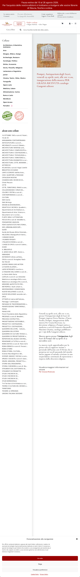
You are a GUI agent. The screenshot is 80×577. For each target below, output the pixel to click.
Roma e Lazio (8, 95)
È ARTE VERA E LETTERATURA (12, 217)
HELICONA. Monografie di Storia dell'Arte (13, 236)
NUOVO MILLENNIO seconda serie (14, 295)
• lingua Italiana (31, 24)
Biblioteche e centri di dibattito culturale (67, 14)
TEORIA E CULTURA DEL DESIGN (14, 387)
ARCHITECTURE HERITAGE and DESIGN (13, 149)
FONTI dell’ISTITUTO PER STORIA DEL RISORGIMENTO (14, 226)
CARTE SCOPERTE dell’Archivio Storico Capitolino (13, 173)
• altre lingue (42, 24)
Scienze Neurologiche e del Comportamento (12, 355)
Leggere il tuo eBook (48, 16)
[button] (77, 539)
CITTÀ (4, 185)
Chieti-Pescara (7, 182)
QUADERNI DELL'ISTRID (10, 331)
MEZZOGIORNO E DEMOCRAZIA (13, 289)
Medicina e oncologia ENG (14, 280)
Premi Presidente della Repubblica (14, 314)
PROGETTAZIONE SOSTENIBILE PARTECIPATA (13, 322)
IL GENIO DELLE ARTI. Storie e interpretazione (13, 253)
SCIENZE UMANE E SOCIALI (14, 357)
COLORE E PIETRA (12, 193)
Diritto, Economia (9, 64)
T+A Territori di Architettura (14, 384)
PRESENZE (12, 317)
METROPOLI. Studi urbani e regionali (12, 288)
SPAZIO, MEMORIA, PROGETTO (13, 362)
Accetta (40, 558)
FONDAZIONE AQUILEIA (10, 222)
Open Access (7, 102)
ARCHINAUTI (13, 146)
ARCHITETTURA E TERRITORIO (13, 159)
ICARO (4, 247)
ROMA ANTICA (15, 344)
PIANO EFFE (6, 311)
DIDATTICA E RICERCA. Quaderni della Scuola (14, 208)
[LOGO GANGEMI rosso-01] (7, 21)
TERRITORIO (6, 388)
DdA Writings (7, 202)
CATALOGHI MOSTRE (9, 177)
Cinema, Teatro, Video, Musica (14, 78)
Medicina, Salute (9, 88)
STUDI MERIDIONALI (9, 381)
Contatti (6, 16)
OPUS (4, 297)
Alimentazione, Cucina (11, 92)
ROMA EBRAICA (14, 347)
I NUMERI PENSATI (9, 239)
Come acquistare (47, 14)
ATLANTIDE (14, 168)
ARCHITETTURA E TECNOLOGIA (14, 156)
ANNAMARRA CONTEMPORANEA (13, 140)
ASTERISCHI (6, 165)
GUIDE (4, 230)
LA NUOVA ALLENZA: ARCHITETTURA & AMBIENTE (12, 268)
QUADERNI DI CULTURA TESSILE (14, 335)
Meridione (7, 99)
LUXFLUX (13, 277)
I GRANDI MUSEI (8, 237)
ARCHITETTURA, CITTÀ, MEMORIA (14, 164)
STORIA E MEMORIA (14, 367)
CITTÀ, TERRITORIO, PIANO (14, 188)
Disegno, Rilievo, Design (12, 54)
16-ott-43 (5, 138)
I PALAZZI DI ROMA (12, 243)
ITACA (13, 259)
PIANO (4, 309)
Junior (5, 75)
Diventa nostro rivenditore (65, 17)
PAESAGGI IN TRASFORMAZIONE (14, 305)
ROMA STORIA (7, 349)
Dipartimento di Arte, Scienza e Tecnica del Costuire (13, 213)
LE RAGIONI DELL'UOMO (14, 273)
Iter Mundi (6, 262)
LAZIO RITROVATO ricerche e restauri (12, 270)
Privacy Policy (44, 574)
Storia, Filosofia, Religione (12, 68)
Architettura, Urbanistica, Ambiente (12, 46)
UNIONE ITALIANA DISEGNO (12, 393)
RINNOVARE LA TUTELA (14, 342)
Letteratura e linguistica (12, 71)
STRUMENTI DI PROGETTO (11, 371)
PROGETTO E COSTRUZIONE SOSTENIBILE (12, 327)
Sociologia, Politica (10, 61)
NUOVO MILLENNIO (12, 293)
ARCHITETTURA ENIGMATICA (14, 161)
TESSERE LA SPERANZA (10, 391)
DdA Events (6, 200)
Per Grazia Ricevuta (47, 372)
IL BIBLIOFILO (7, 249)
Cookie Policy (35, 574)
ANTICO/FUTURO (11, 144)
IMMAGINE (6, 254)
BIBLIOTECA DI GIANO (10, 170)
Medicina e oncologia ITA (14, 283)
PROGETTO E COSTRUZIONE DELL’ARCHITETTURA (12, 325)
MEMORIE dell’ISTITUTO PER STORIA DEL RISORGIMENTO (12, 285)
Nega (40, 564)
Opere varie (7, 85)
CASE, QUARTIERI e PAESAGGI (12, 175)
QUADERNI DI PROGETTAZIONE (14, 337)
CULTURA (5, 197)
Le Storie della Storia (9, 274)
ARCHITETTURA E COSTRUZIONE (14, 154)
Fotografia (7, 81)
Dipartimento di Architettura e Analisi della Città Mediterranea (13, 211)
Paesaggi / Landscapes (10, 302)
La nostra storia (9, 14)
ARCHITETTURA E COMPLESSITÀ (14, 151)
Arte (4, 50)
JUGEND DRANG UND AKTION (12, 264)
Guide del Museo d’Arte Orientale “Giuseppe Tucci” (14, 233)
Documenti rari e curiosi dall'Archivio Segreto (11, 216)
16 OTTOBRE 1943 (15, 136)
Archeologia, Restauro (11, 57)
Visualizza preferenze (40, 570)
